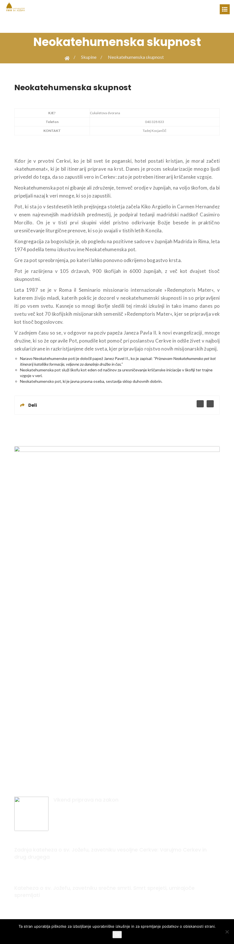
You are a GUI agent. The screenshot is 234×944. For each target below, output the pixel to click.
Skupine (88, 57)
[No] (227, 932)
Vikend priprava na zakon (85, 799)
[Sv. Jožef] (15, 6)
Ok (117, 934)
